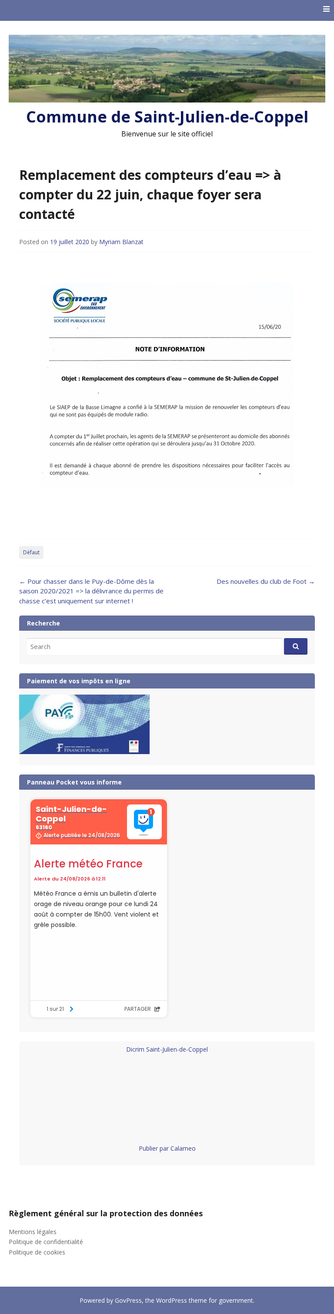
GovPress (128, 1300)
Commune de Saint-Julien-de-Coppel (167, 116)
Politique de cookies (37, 1252)
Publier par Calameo (167, 1148)
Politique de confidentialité (46, 1242)
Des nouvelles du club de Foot (266, 581)
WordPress (171, 1300)
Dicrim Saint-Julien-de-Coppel (167, 1049)
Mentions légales (33, 1232)
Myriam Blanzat (121, 242)
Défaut (31, 552)
